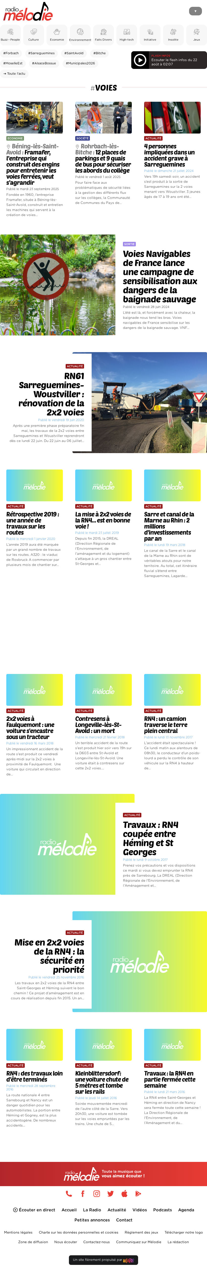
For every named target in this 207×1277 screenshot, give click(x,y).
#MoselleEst (12, 63)
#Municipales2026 (80, 63)
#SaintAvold (74, 53)
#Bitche (99, 53)
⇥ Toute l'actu (14, 73)
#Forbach (11, 53)
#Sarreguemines (41, 53)
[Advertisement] (103, 626)
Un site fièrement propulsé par (98, 1260)
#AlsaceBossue (44, 63)
